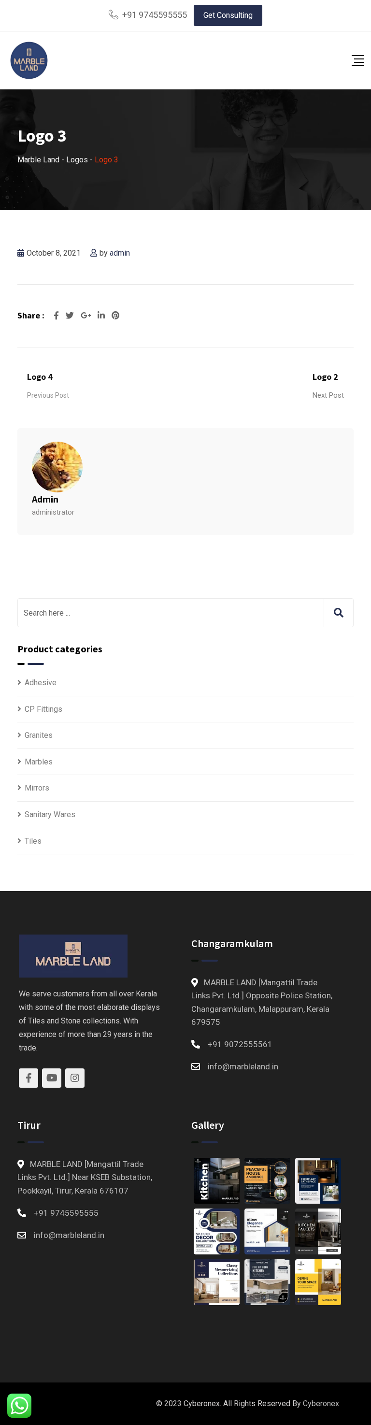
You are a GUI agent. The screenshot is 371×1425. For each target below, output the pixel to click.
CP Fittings (43, 709)
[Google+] (87, 315)
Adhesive (41, 682)
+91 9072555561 (240, 1044)
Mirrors (37, 787)
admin (120, 253)
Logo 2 (325, 376)
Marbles (39, 761)
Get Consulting (228, 15)
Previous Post (48, 395)
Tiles (33, 841)
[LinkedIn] (102, 315)
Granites (39, 735)
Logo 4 (40, 376)
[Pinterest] (115, 315)
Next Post (328, 395)
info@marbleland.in (243, 1066)
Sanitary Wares (50, 814)
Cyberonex (321, 1403)
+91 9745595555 (154, 15)
